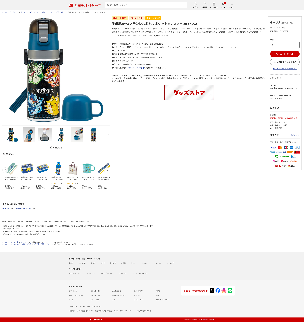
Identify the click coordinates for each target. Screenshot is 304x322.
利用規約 (72, 311)
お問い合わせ (96, 306)
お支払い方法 (6, 208)
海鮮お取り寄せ (96, 291)
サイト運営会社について (85, 311)
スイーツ (115, 300)
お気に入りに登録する (286, 62)
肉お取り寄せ (116, 291)
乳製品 (158, 291)
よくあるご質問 (85, 306)
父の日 (93, 263)
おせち (133, 263)
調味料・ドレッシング (119, 295)
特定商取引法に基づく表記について (106, 311)
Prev (4, 134)
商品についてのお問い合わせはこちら (285, 69)
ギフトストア (91, 273)
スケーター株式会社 (135, 67)
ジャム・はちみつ (96, 295)
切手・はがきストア (75, 273)
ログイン (195, 7)
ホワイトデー (171, 263)
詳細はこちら (295, 135)
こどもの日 (82, 263)
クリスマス (144, 263)
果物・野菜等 (138, 291)
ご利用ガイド (73, 306)
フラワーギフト (139, 300)
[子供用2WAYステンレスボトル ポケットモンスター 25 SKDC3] (13, 134)
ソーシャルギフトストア (141, 273)
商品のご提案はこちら (144, 311)
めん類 (71, 300)
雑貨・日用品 (95, 300)
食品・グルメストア (107, 273)
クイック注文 (214, 7)
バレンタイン (157, 263)
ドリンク (137, 295)
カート (223, 7)
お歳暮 (123, 263)
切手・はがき (73, 291)
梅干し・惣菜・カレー (76, 295)
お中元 (103, 263)
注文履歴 (204, 7)
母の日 (71, 263)
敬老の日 (113, 263)
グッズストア (123, 273)
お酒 (157, 295)
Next (108, 134)
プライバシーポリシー (127, 311)
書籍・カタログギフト (163, 300)
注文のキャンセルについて (24, 208)
